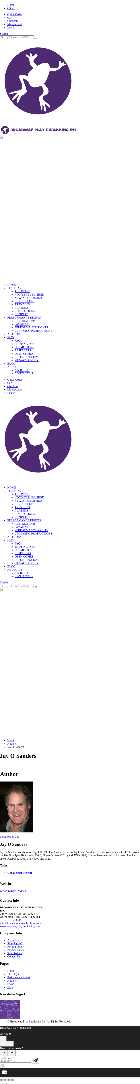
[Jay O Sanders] (16, 831)
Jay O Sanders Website (13, 890)
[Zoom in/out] (1, 1080)
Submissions (14, 953)
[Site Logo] (38, 481)
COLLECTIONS (25, 311)
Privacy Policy (15, 949)
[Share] (8, 1080)
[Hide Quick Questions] (3, 1053)
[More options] (3, 1038)
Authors (12, 980)
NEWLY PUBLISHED (28, 297)
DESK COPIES (24, 353)
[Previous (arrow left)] (1, 1083)
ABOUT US (14, 366)
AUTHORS (14, 334)
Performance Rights (18, 977)
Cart (9, 17)
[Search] (35, 38)
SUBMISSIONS (24, 347)
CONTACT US (24, 373)
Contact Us (13, 956)
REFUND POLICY (26, 357)
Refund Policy (15, 946)
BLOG (11, 363)
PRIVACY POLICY (27, 360)
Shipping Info (15, 943)
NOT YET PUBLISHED (29, 294)
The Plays (13, 974)
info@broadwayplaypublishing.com (20, 923)
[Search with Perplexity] (2, 1066)
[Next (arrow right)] (5, 1083)
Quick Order (14, 14)
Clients (11, 8)
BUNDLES (21, 314)
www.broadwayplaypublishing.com (20, 926)
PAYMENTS (22, 324)
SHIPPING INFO (25, 343)
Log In (11, 27)
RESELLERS (23, 350)
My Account (14, 24)
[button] (4, 33)
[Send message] (35, 1061)
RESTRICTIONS (25, 320)
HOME (11, 284)
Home (10, 4)
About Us (13, 940)
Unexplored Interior (19, 872)
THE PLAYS (15, 288)
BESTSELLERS (24, 301)
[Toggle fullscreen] (5, 1080)
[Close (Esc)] (12, 1080)
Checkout (12, 20)
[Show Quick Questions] (12, 1053)
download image (9, 836)
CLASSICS (21, 307)
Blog (10, 987)
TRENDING (22, 304)
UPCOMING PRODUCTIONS (33, 330)
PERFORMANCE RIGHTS (24, 317)
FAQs (10, 337)
